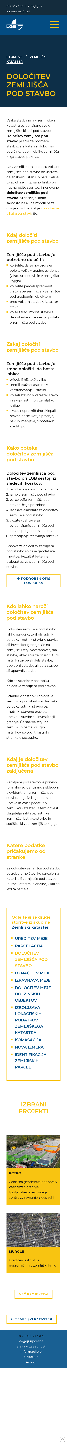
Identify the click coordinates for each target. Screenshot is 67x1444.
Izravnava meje (33, 980)
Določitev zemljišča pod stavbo (31, 959)
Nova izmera (29, 1047)
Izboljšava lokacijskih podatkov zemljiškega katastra (29, 1020)
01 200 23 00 (15, 6)
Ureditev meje (31, 938)
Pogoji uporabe (31, 1341)
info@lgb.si (35, 6)
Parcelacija (29, 946)
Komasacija (28, 1039)
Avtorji (31, 1362)
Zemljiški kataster (30, 927)
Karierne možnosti (18, 11)
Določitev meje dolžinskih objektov (33, 994)
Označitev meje (33, 973)
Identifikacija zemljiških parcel (31, 1060)
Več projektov (33, 1294)
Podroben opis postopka (35, 581)
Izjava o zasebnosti (31, 1346)
